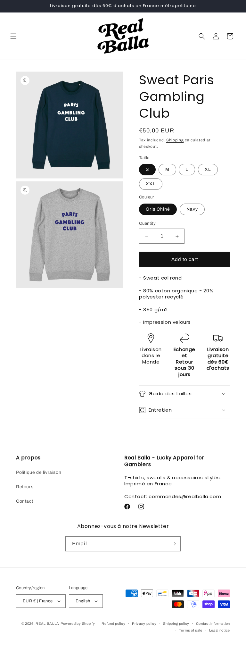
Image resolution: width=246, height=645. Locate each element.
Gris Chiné (158, 209)
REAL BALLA (47, 623)
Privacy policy (144, 623)
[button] (13, 36)
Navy (192, 209)
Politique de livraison (38, 472)
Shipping (175, 140)
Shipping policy (176, 623)
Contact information (213, 623)
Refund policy (113, 623)
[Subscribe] (173, 543)
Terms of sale (190, 630)
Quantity (147, 223)
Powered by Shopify (78, 623)
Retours (24, 486)
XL (208, 169)
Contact (24, 501)
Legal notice (219, 630)
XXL (151, 183)
